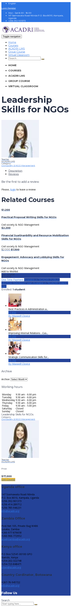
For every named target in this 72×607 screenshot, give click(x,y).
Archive (5, 379)
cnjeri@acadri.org (11, 567)
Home (12, 42)
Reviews (13, 174)
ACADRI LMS (16, 48)
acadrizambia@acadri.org (15, 539)
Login (4, 8)
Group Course (16, 51)
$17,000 (6, 276)
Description (15, 170)
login (13, 189)
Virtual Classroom (19, 55)
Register (12, 8)
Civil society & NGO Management (18, 165)
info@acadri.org (10, 511)
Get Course (8, 479)
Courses (13, 45)
